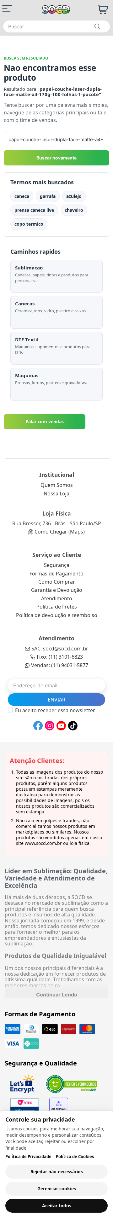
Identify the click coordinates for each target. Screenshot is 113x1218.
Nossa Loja (56, 493)
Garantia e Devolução (56, 589)
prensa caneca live (34, 210)
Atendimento (56, 598)
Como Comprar (56, 581)
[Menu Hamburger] (7, 8)
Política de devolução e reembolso (56, 615)
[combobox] (56, 26)
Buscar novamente (56, 157)
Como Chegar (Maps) (60, 531)
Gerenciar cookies (56, 1189)
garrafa (48, 196)
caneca (21, 196)
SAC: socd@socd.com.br (59, 648)
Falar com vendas (45, 421)
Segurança (56, 565)
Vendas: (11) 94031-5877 (59, 665)
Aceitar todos (56, 1206)
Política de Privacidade (28, 1156)
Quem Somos (56, 485)
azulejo (74, 196)
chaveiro (74, 210)
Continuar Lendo (56, 994)
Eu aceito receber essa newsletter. (55, 710)
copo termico (28, 224)
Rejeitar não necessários (56, 1172)
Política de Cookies (75, 1156)
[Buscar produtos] (97, 26)
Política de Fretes (56, 606)
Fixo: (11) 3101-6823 (60, 656)
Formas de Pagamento (56, 573)
